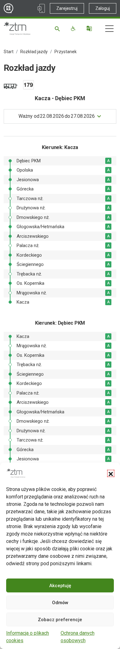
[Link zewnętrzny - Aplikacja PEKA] (41, 8)
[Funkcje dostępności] (74, 28)
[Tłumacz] (90, 28)
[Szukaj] (58, 28)
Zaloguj (102, 8)
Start (9, 51)
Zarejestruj (67, 8)
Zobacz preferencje (60, 619)
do (56, 116)
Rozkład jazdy (34, 51)
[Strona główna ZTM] (17, 28)
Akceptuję (60, 585)
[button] (111, 473)
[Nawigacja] (109, 29)
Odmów (60, 602)
